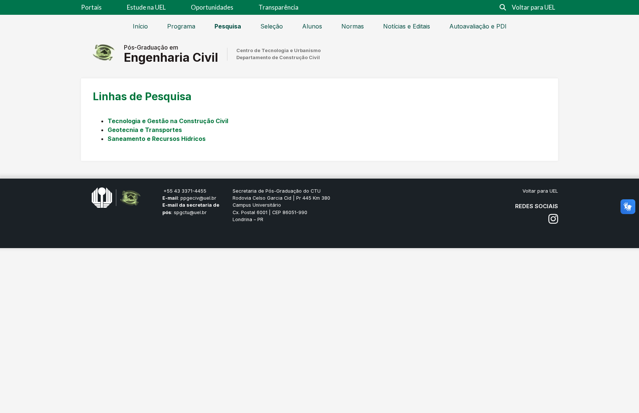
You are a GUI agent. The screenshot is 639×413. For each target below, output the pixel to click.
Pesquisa (227, 26)
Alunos (312, 26)
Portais (91, 7)
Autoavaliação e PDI (478, 26)
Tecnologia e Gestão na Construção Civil (168, 121)
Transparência (278, 7)
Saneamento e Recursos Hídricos (157, 138)
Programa (181, 26)
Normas (352, 26)
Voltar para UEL (533, 7)
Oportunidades (212, 7)
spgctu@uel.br (190, 212)
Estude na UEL (146, 7)
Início (140, 26)
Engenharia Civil (171, 57)
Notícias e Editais (406, 26)
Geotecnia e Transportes (145, 129)
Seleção (271, 26)
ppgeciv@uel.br (198, 198)
